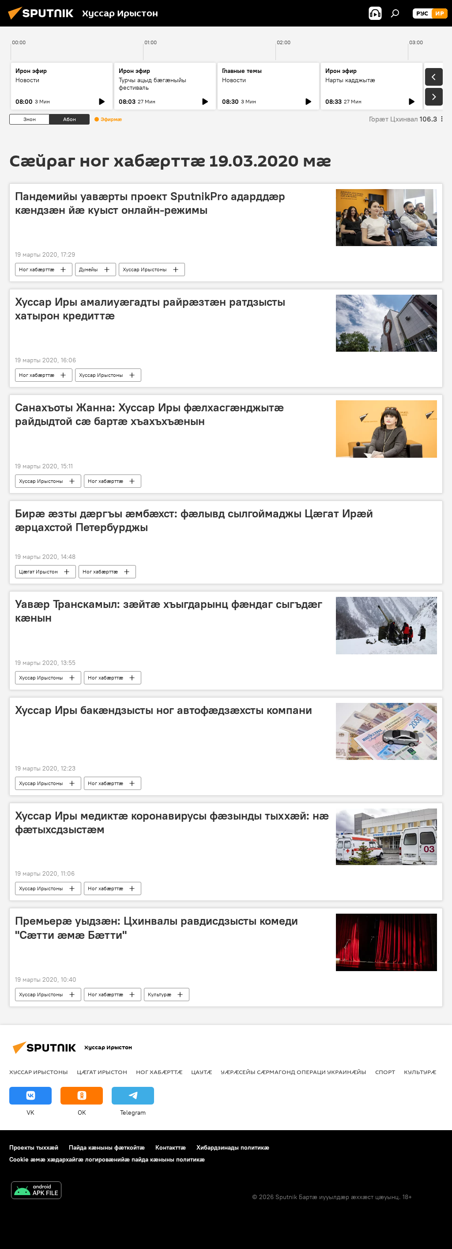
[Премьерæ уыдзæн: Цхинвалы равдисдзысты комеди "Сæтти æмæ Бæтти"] (386, 942)
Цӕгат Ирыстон (38, 571)
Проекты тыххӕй (33, 1147)
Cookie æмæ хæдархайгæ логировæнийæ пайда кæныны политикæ (107, 1159)
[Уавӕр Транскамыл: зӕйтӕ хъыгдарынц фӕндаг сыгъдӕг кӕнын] (386, 625)
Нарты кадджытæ (350, 80)
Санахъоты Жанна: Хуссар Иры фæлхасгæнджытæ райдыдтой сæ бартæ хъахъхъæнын (149, 414)
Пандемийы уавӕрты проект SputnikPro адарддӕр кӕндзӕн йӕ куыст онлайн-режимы (150, 203)
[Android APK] (36, 1191)
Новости (27, 80)
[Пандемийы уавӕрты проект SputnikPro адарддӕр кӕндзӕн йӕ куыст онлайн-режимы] (386, 217)
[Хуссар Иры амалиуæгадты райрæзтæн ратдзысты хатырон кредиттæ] (386, 323)
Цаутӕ (201, 1072)
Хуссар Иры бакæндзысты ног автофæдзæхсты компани (163, 710)
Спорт (385, 1072)
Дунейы (88, 269)
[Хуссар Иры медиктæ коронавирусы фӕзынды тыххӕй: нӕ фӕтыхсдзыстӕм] (386, 837)
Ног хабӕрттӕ (36, 269)
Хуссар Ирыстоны (145, 269)
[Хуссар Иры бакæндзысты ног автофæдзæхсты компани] (386, 731)
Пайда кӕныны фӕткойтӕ (107, 1147)
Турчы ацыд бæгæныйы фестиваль (152, 83)
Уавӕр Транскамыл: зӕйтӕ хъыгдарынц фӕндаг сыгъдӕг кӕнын (168, 611)
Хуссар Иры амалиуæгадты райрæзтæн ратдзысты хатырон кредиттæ (150, 309)
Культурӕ (159, 994)
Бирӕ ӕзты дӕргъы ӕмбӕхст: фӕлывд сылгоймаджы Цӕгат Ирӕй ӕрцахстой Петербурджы (194, 520)
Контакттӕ (170, 1147)
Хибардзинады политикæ (232, 1147)
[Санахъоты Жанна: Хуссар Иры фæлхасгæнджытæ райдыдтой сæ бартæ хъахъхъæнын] (386, 429)
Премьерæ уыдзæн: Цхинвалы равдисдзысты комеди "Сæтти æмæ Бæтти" (156, 927)
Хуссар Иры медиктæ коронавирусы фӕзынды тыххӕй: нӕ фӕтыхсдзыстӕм (172, 822)
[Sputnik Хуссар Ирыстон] (43, 21)
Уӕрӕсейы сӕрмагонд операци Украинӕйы (293, 1072)
